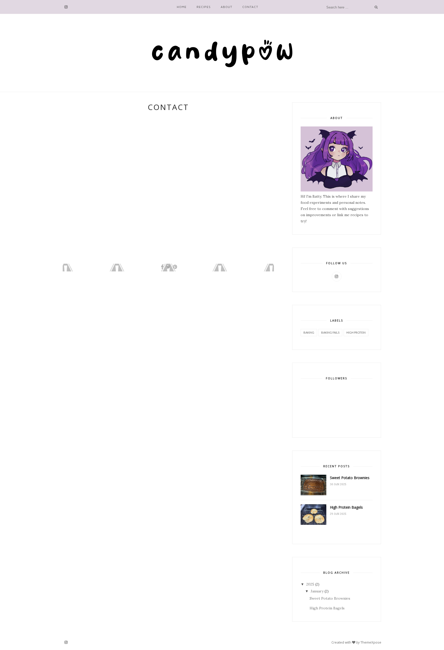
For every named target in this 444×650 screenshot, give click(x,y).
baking (308, 332)
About (226, 7)
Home (182, 7)
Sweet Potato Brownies (349, 477)
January (317, 591)
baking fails (330, 332)
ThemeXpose (370, 642)
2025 (310, 584)
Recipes (204, 7)
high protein (356, 332)
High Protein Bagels (346, 507)
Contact (250, 7)
